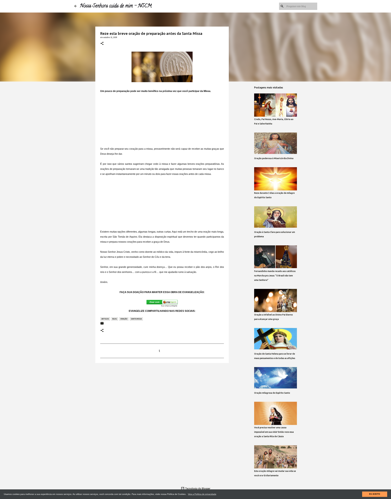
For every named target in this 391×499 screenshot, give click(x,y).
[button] (102, 44)
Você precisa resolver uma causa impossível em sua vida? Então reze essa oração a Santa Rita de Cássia (274, 432)
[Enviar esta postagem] (102, 324)
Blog (114, 319)
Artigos (105, 319)
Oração (123, 319)
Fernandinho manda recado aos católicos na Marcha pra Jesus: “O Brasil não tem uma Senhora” (275, 275)
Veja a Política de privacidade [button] (202, 494)
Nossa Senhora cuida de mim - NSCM (116, 6)
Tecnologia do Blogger (197, 488)
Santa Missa (136, 319)
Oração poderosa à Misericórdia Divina (273, 158)
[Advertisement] (162, 119)
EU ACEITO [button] (374, 494)
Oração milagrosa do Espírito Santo (272, 393)
